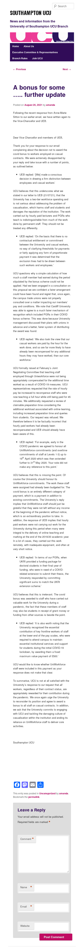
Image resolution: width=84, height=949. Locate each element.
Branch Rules (20, 58)
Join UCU (37, 58)
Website (24, 926)
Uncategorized (47, 793)
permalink (33, 797)
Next (67, 69)
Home (15, 46)
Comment (27, 839)
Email (26, 906)
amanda (50, 105)
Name (26, 887)
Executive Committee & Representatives (35, 52)
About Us (29, 46)
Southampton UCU (30, 11)
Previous (19, 69)
